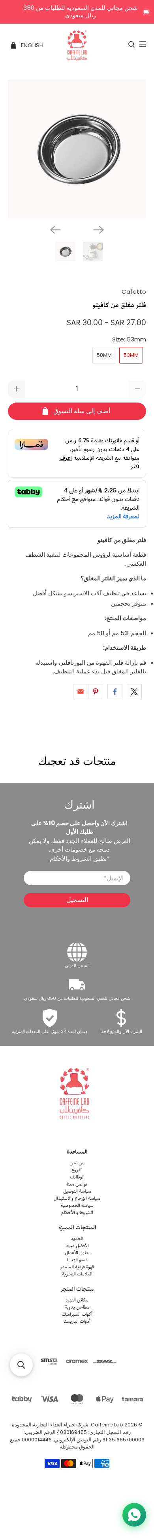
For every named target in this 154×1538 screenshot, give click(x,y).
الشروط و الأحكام (77, 1212)
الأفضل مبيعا (77, 1245)
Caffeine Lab (107, 1424)
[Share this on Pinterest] (95, 691)
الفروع (77, 1170)
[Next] (99, 230)
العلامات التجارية (77, 1274)
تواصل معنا (77, 1184)
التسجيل (77, 899)
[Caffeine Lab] (77, 45)
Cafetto (134, 291)
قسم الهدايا (77, 1260)
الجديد (77, 1238)
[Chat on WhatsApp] (134, 1515)
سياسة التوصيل (77, 1191)
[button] (21, 1364)
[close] (146, 12)
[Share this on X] (134, 691)
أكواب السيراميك (77, 1314)
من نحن (77, 1163)
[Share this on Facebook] (114, 691)
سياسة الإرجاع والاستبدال (77, 1198)
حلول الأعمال (77, 1252)
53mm (131, 355)
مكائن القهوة (77, 1300)
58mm (104, 355)
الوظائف (77, 1177)
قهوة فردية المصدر (77, 1267)
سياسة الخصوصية (77, 1205)
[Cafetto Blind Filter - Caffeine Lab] (77, 149)
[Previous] (55, 230)
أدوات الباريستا (77, 1321)
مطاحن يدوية (77, 1307)
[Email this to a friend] (80, 691)
